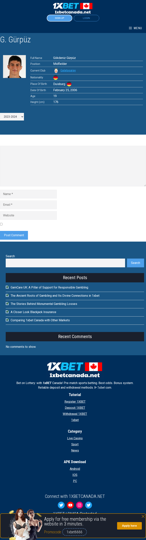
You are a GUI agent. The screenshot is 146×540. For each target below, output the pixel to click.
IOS (74, 475)
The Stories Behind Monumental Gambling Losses (44, 304)
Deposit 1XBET (75, 408)
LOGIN (86, 18)
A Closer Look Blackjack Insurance (33, 312)
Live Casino (75, 438)
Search (10, 256)
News (75, 450)
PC (75, 481)
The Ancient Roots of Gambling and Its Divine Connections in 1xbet (55, 295)
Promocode (53, 532)
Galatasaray (68, 70)
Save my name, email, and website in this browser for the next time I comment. (56, 224)
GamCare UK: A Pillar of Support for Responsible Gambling (49, 287)
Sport (75, 444)
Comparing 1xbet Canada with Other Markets (40, 320)
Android (75, 469)
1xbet (75, 420)
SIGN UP (59, 18)
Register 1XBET (75, 401)
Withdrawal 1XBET (75, 414)
